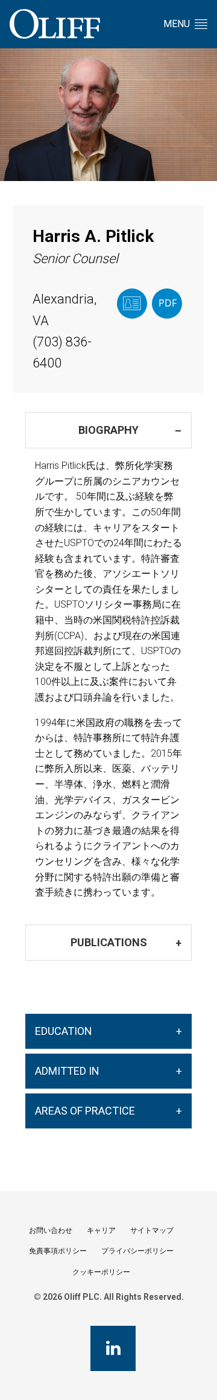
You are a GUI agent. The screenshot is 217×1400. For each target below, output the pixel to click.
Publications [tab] (109, 942)
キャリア (101, 1230)
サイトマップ (152, 1230)
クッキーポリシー (101, 1272)
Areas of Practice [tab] (85, 1110)
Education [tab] (63, 1031)
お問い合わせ (50, 1230)
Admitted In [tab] (67, 1070)
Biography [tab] (108, 430)
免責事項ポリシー (58, 1251)
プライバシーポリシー (137, 1251)
